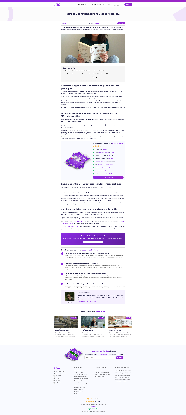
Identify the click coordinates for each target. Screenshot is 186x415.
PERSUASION (121, 23)
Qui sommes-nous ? (79, 385)
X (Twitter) (58, 382)
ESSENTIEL (100, 317)
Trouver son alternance (80, 374)
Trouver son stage (79, 372)
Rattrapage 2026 (78, 380)
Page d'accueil (78, 370)
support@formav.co (61, 373)
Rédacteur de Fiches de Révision (87, 301)
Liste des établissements (81, 376)
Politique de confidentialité (102, 372)
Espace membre (78, 389)
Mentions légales (99, 376)
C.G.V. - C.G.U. (98, 370)
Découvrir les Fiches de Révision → (93, 242)
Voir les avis (93, 406)
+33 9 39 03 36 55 (60, 371)
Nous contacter (78, 391)
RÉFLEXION (73, 317)
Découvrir (128, 4)
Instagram (58, 378)
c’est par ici (120, 228)
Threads (58, 380)
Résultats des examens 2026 (82, 378)
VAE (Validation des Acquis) (81, 383)
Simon (65, 23)
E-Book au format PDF (72, 226)
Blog (75, 393)
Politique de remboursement (102, 374)
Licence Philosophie (77, 221)
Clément (113, 339)
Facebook (58, 375)
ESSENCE (128, 317)
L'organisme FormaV (79, 387)
